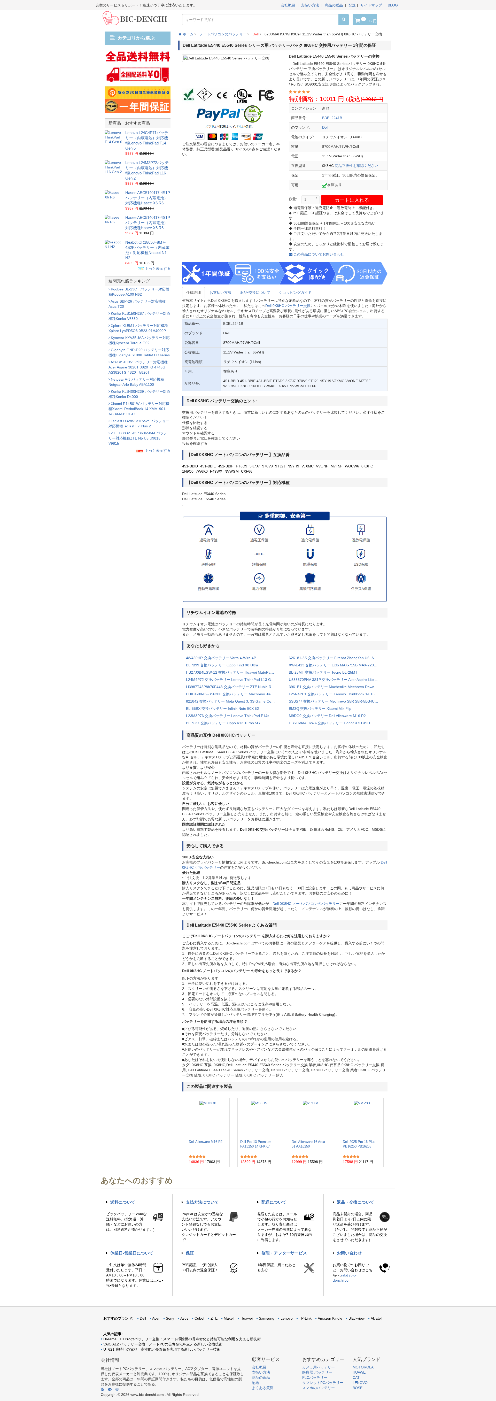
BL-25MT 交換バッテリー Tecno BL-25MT (323, 672)
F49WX (216, 471)
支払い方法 (310, 5)
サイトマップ (371, 5)
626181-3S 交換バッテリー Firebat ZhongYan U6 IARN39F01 (336, 658)
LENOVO (360, 1383)
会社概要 (288, 5)
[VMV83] (362, 1119)
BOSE (357, 1388)
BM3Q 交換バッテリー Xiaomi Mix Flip (320, 708)
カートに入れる (352, 200)
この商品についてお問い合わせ (318, 254)
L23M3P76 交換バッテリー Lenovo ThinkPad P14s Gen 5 (233, 716)
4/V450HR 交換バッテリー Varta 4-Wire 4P (221, 658)
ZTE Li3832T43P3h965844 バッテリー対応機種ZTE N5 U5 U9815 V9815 (138, 438)
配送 (352, 5)
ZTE (214, 1318)
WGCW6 (352, 466)
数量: (293, 199)
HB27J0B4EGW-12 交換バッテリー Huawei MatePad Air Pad (233, 672)
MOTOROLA (363, 1367)
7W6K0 (202, 471)
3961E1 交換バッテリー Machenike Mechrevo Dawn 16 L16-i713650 (336, 687)
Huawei (247, 1318)
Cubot (199, 1318)
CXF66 (246, 471)
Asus (184, 1318)
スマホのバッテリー (318, 1388)
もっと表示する (157, 268)
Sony (170, 1318)
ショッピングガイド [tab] (295, 292)
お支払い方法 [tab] (220, 292)
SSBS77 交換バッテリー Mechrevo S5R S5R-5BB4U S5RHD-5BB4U (336, 701)
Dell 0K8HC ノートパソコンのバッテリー (306, 904)
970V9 (267, 466)
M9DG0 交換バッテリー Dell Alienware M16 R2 (327, 716)
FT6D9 (241, 466)
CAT (356, 1377)
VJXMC (307, 466)
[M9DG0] (207, 1119)
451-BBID (190, 466)
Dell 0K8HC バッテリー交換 (288, 306)
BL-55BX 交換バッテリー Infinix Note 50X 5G (223, 708)
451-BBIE (208, 466)
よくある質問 (263, 1388)
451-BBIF (226, 466)
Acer (156, 1318)
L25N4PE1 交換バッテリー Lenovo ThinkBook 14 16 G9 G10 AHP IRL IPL (336, 694)
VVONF (322, 466)
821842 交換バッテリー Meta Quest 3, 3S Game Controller (233, 701)
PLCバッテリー (314, 1377)
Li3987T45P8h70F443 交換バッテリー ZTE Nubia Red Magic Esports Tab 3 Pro (233, 687)
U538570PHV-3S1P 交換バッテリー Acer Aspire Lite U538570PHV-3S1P (336, 680)
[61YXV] (310, 1119)
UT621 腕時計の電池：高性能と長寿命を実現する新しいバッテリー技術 (161, 1349)
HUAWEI (360, 1372)
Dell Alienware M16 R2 (205, 1142)
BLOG (393, 5)
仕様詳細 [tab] (193, 292)
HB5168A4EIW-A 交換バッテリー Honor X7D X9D (329, 723)
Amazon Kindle (330, 1318)
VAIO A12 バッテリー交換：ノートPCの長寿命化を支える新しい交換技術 (162, 1344)
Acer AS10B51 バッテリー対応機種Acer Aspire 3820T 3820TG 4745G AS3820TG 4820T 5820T (138, 367)
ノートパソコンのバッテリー (222, 34)
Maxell (229, 1318)
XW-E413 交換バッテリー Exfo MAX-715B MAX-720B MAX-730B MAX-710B (336, 665)
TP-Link (305, 1318)
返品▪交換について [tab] (255, 292)
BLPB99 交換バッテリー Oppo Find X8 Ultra (222, 665)
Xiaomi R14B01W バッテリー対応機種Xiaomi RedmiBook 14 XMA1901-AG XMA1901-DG (139, 409)
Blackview (356, 1318)
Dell (255, 34)
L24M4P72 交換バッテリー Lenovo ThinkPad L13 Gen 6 (232, 680)
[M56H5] (259, 1119)
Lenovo (287, 1318)
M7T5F (337, 466)
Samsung (266, 1318)
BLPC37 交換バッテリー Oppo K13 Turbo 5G (223, 723)
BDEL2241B (332, 118)
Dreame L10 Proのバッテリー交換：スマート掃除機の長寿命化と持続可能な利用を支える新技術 (182, 1339)
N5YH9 (293, 466)
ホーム (187, 34)
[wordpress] (102, 1389)
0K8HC (367, 466)
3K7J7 (255, 466)
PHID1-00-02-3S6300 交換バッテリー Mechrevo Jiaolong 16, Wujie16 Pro (233, 694)
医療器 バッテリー (317, 1372)
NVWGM (231, 471)
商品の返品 (334, 5)
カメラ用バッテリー (318, 1367)
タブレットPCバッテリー (322, 1383)
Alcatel (376, 1318)
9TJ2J (280, 466)
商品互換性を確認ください (356, 166)
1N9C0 (187, 471)
